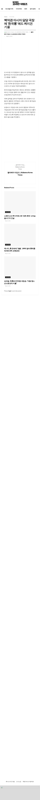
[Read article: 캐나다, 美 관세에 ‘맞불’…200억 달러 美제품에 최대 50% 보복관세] (20, 235)
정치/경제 (33, 9)
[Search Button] (38, 3)
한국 (25, 9)
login (9, 291)
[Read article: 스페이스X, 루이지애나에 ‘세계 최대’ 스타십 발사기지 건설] (20, 202)
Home (5, 16)
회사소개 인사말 (10, 781)
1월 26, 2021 (9, 36)
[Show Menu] (2, 3)
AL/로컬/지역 (9, 9)
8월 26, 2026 (8, 220)
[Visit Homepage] (20, 3)
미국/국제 (19, 9)
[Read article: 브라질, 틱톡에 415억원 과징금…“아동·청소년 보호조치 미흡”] (20, 267)
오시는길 (18, 781)
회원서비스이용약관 (28, 781)
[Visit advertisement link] (20, 55)
